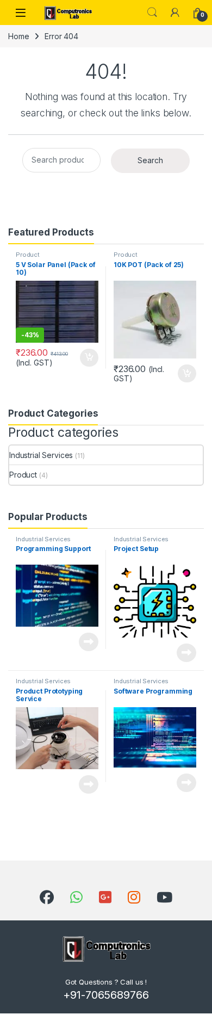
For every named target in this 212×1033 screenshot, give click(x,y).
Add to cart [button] (89, 358)
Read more (88, 642)
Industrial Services (41, 455)
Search (152, 12)
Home (18, 36)
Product (28, 254)
